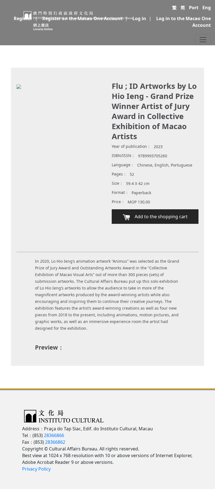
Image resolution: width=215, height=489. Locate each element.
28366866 (54, 435)
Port (193, 7)
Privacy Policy (36, 469)
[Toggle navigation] (203, 39)
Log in (139, 18)
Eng (206, 7)
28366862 (55, 442)
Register (23, 18)
